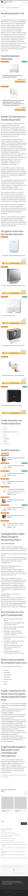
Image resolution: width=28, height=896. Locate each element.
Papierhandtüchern (21, 143)
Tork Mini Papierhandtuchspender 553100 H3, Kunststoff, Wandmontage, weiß (12, 76)
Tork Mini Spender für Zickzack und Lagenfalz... (12, 405)
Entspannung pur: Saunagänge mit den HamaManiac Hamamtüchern (14, 858)
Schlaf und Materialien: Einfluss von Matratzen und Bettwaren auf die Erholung (13, 852)
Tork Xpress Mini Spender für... (8, 315)
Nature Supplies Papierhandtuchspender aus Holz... (13, 345)
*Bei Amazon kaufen (21, 81)
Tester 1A (5, 16)
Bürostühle (6, 670)
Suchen (3, 821)
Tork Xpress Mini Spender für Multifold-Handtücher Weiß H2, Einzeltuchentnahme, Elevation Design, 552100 (16, 507)
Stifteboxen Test (6, 810)
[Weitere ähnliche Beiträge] (25, 793)
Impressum (14, 893)
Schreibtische (7, 672)
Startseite (3, 7)
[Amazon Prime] (24, 79)
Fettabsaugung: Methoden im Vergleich (8, 833)
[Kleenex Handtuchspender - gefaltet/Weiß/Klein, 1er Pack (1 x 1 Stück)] (14, 366)
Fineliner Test (18, 810)
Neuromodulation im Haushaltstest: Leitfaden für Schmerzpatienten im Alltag (10, 835)
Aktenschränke (7, 675)
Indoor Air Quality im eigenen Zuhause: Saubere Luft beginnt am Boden (13, 848)
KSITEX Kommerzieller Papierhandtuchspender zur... (13, 285)
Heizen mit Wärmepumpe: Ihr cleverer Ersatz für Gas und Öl (12, 842)
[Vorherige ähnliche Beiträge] (22, 793)
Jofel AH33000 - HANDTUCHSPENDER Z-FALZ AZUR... (13, 255)
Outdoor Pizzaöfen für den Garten (7, 840)
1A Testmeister (10, 891)
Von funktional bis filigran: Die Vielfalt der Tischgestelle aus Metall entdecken (13, 845)
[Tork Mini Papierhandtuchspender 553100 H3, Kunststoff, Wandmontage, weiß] (14, 68)
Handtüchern (15, 27)
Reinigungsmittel (17, 603)
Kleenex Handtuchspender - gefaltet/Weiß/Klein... (13, 375)
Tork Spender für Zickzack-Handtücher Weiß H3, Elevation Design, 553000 (16, 465)
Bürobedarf (8, 7)
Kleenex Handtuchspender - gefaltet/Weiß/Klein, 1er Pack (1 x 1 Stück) (16, 523)
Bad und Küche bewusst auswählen (8, 838)
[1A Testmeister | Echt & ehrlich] (2, 2)
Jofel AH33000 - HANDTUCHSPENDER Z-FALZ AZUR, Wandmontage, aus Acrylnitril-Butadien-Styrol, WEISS (16, 489)
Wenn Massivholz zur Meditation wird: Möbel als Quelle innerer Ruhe (13, 855)
